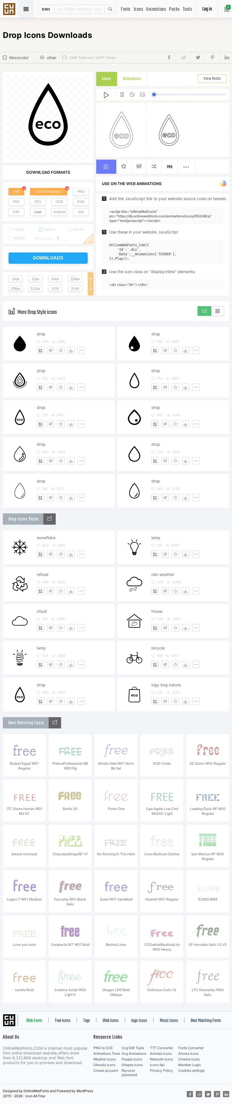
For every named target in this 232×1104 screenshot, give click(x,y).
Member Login (189, 1065)
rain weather (162, 574)
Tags (86, 1020)
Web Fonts (34, 1020)
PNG (81, 191)
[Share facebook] (171, 57)
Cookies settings (191, 1070)
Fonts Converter (191, 1048)
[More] (81, 350)
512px (35, 289)
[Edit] (50, 350)
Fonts (126, 9)
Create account (105, 1070)
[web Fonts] (55, 722)
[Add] (40, 350)
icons (46, 9)
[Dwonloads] (71, 350)
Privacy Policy (161, 1070)
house (156, 611)
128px (75, 279)
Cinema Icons (189, 1059)
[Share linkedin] (224, 57)
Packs (174, 9)
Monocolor (19, 57)
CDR (59, 202)
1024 (55, 289)
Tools (187, 9)
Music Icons (169, 1020)
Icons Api (157, 1065)
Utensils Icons (104, 1065)
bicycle (158, 648)
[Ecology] (49, 519)
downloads (48, 258)
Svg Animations (134, 1053)
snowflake (46, 537)
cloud (42, 611)
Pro (170, 167)
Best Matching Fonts (206, 1020)
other (51, 57)
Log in (207, 9)
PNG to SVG (103, 1048)
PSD (81, 202)
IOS (81, 212)
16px (16, 279)
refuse (42, 574)
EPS (38, 202)
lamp (155, 537)
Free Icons (62, 1020)
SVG (16, 191)
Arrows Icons (188, 1053)
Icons (138, 9)
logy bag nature (166, 684)
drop (41, 333)
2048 (75, 289)
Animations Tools (106, 1053)
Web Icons (111, 1020)
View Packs (212, 79)
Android (59, 212)
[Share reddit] (183, 57)
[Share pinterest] (212, 57)
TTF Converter (161, 1048)
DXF (16, 212)
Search (110, 9)
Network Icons (161, 1059)
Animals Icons (161, 1053)
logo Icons (139, 1020)
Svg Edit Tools (133, 1048)
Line (38, 212)
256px (15, 289)
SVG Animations (48, 191)
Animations (156, 9)
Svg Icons (10, 10)
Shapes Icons (132, 1065)
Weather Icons (104, 1059)
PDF (16, 202)
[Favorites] (61, 350)
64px (55, 279)
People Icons (132, 1059)
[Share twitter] (197, 57)
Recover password (129, 1072)
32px (35, 279)
